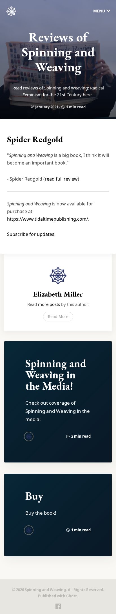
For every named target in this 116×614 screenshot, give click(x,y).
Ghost (71, 595)
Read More (58, 316)
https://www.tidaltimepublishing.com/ (47, 219)
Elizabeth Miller (58, 294)
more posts (49, 304)
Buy (34, 496)
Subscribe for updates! (31, 234)
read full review (61, 179)
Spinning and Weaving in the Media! (55, 374)
